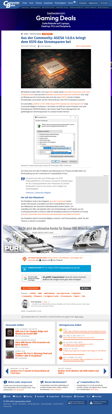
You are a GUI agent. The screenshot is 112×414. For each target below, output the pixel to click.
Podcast (26, 7)
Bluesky (29, 396)
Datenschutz (8, 406)
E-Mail (45, 302)
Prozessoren (35, 34)
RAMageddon (36, 7)
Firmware (38, 296)
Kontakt (14, 404)
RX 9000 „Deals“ (63, 7)
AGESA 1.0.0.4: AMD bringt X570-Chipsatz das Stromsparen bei (58, 104)
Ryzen (76, 296)
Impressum (7, 404)
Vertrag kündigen (46, 404)
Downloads (48, 3)
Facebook (40, 396)
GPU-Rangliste (91, 7)
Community (47, 34)
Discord (18, 396)
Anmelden (83, 3)
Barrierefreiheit (58, 404)
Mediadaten (22, 404)
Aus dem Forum (63, 293)
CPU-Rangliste (103, 7)
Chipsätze (76, 293)
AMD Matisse (50, 293)
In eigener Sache (52, 296)
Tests (31, 3)
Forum (70, 3)
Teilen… (86, 288)
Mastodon (81, 396)
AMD (51, 92)
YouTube (98, 396)
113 (23, 336)
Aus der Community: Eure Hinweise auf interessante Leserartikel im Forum (50, 214)
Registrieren (93, 3)
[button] (104, 3)
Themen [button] (39, 3)
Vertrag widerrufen (34, 404)
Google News (54, 396)
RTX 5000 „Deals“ (49, 7)
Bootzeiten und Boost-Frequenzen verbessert (62, 95)
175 (23, 347)
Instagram (68, 396)
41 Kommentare (31, 288)
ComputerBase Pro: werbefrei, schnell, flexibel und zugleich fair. (54, 317)
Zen (83, 296)
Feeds (8, 396)
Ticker (24, 3)
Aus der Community (57, 201)
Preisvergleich (60, 3)
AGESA (64, 97)
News (26, 34)
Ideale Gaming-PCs (77, 7)
